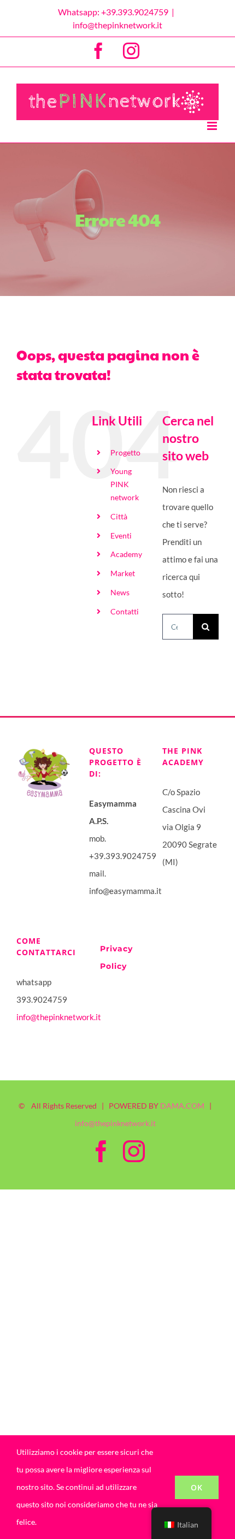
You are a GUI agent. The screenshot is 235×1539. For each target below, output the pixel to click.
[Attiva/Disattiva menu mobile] (213, 126)
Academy (126, 554)
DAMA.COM (182, 1105)
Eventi (121, 535)
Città (118, 516)
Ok (197, 1487)
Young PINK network (124, 484)
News (120, 592)
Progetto (125, 452)
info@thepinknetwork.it (117, 25)
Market (122, 573)
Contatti (124, 611)
